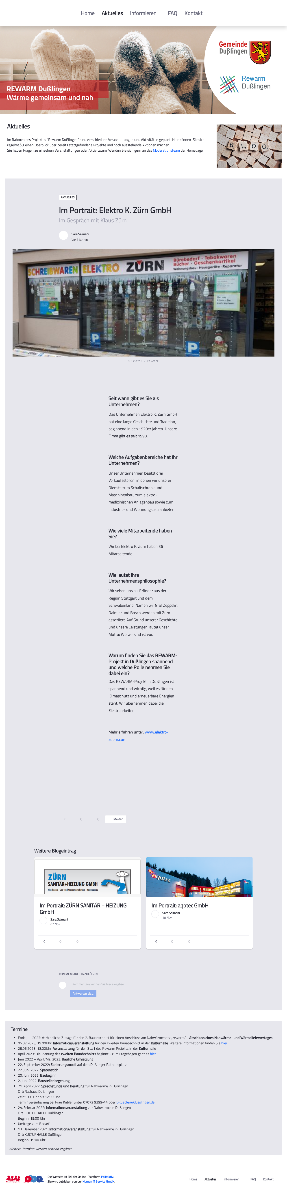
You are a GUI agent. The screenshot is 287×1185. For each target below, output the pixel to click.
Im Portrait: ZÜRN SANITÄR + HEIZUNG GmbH (83, 908)
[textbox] (149, 984)
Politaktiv (107, 1176)
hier (224, 1043)
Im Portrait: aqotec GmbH (180, 905)
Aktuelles (68, 197)
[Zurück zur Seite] (16, 188)
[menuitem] (87, 13)
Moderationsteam (166, 150)
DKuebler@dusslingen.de (135, 1102)
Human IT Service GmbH (98, 1181)
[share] (224, 819)
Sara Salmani (80, 234)
